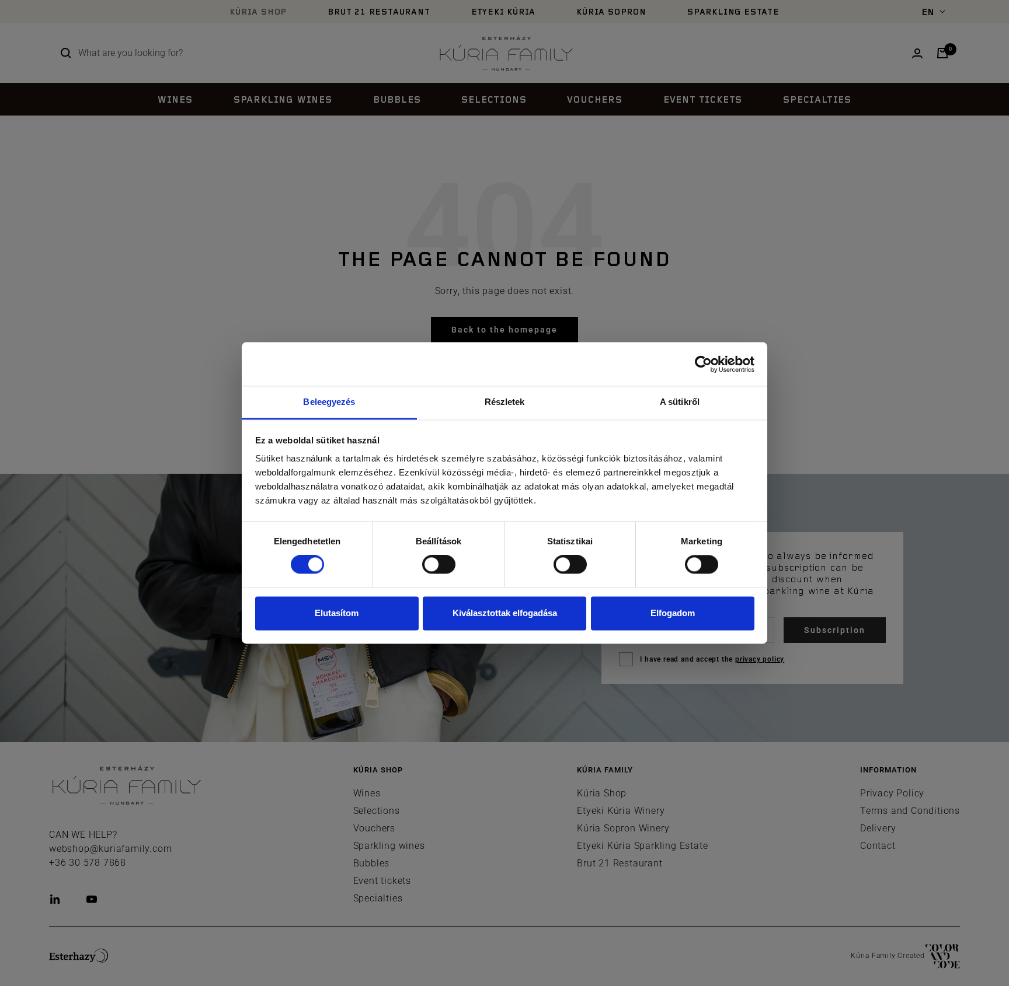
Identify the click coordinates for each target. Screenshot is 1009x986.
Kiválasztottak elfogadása (505, 613)
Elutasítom (337, 613)
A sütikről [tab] (680, 402)
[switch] (438, 564)
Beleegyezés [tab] (329, 402)
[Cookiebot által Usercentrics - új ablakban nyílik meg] (703, 364)
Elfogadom (672, 613)
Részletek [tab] (505, 402)
